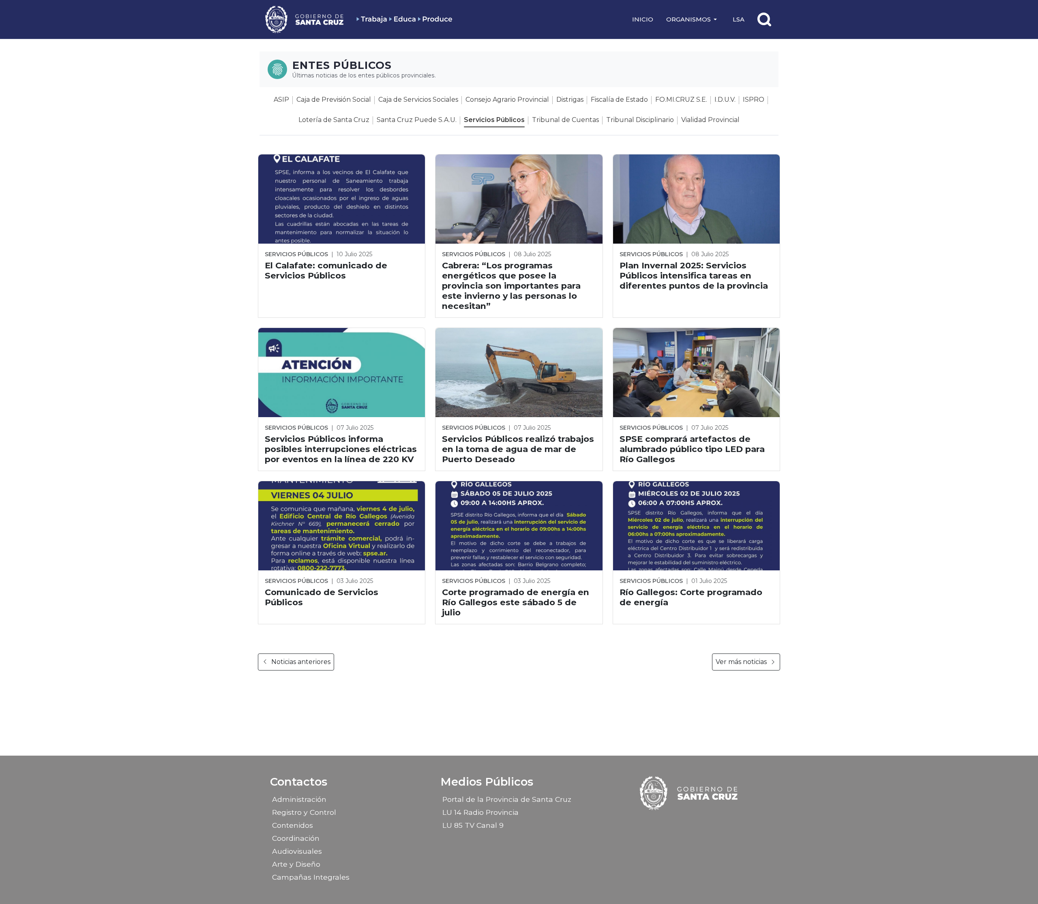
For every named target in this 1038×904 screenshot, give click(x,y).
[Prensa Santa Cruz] (304, 19)
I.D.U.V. (725, 99)
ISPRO (753, 99)
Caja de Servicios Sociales (418, 99)
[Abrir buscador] (764, 19)
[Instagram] (682, 822)
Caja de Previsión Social (333, 99)
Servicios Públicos (494, 120)
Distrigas (569, 99)
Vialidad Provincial (710, 120)
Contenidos (292, 825)
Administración (299, 799)
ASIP (281, 99)
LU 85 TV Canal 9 (473, 825)
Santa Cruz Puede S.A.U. (417, 120)
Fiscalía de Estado (619, 99)
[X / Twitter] (697, 822)
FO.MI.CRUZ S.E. (681, 99)
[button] (693, 19)
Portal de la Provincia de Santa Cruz (506, 799)
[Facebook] (668, 822)
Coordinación (296, 838)
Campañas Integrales (311, 877)
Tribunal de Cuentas (565, 120)
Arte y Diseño (296, 864)
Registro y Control (304, 812)
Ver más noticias (741, 662)
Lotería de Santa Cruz (333, 120)
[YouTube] (711, 822)
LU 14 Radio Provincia (480, 812)
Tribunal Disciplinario (640, 120)
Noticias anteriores (300, 662)
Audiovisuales (297, 851)
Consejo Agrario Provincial (507, 99)
